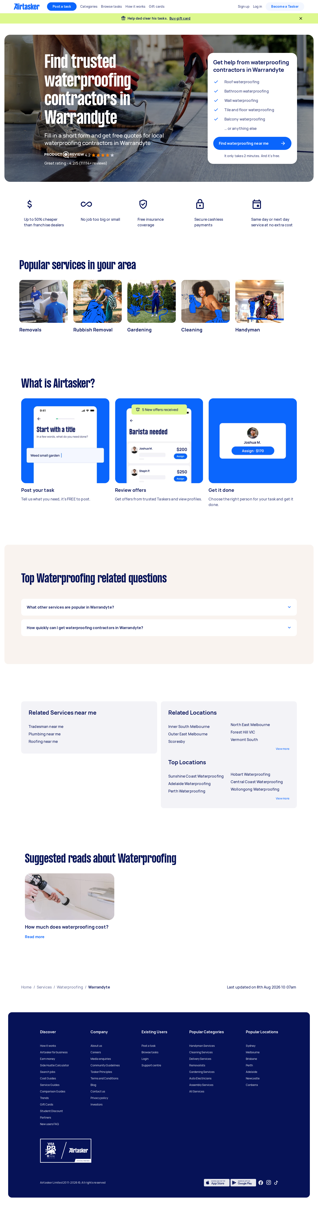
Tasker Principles (101, 1072)
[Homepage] (26, 6)
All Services (196, 1091)
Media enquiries (101, 1059)
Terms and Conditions (104, 1078)
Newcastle (253, 1078)
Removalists (197, 1065)
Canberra (252, 1085)
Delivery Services (200, 1059)
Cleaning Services (201, 1052)
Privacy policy (99, 1098)
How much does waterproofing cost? (66, 927)
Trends (44, 1098)
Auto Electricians (200, 1078)
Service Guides (49, 1085)
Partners (45, 1117)
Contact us (98, 1091)
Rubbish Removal (93, 330)
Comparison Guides (52, 1091)
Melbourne (253, 1052)
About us (96, 1046)
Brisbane (251, 1059)
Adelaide (251, 1072)
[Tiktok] (276, 1183)
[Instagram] (268, 1182)
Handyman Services (202, 1046)
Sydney (250, 1046)
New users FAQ (49, 1124)
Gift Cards (46, 1104)
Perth (249, 1065)
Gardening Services (201, 1072)
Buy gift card (179, 18)
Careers (96, 1052)
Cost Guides (48, 1078)
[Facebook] (261, 1182)
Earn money (47, 1059)
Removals (30, 330)
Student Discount (51, 1111)
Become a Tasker (285, 6)
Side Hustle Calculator (54, 1065)
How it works (48, 1046)
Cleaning (191, 330)
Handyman (247, 330)
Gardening (139, 330)
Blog (93, 1085)
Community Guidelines (105, 1065)
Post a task (62, 6)
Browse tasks (150, 1052)
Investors (96, 1104)
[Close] (300, 18)
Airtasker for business (54, 1052)
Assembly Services (201, 1085)
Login (145, 1059)
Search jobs (47, 1072)
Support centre (151, 1065)
